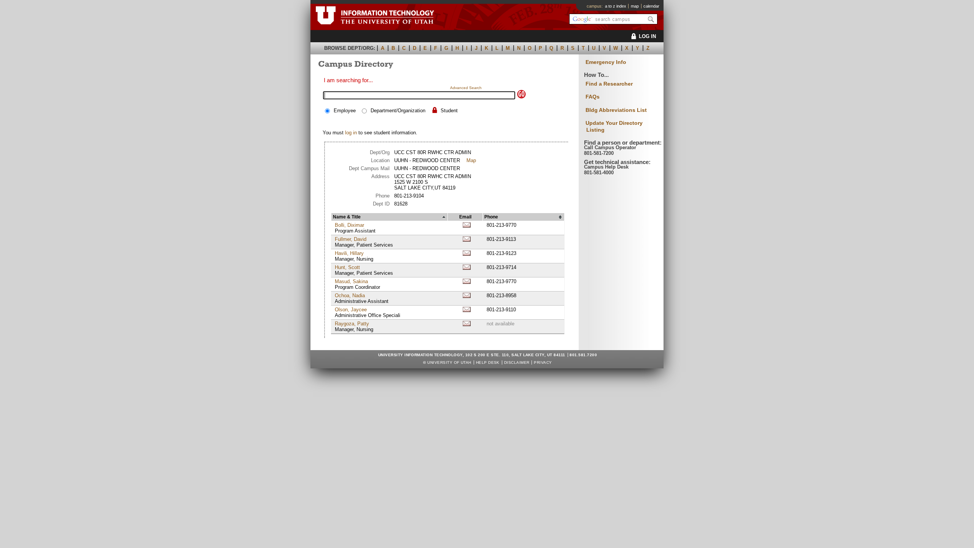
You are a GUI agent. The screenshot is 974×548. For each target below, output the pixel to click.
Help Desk (488, 362)
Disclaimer (517, 362)
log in (351, 132)
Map (471, 160)
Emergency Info (606, 62)
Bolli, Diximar (349, 225)
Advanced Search (466, 88)
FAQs (593, 97)
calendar (651, 6)
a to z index (615, 6)
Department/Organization (398, 110)
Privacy (543, 362)
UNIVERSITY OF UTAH (449, 362)
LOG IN (647, 36)
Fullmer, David (350, 239)
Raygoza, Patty (352, 324)
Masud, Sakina (351, 281)
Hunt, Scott (347, 267)
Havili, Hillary (349, 253)
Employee (345, 110)
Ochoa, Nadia (350, 295)
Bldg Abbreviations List (616, 110)
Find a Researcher (609, 84)
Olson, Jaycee (351, 309)
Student (449, 110)
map (635, 6)
